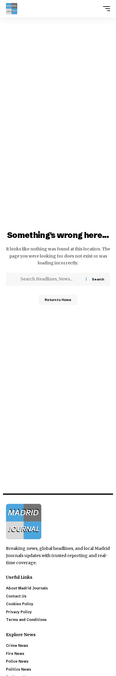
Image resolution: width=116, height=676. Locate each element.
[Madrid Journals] (11, 8)
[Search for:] (51, 279)
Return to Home (58, 300)
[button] (105, 8)
